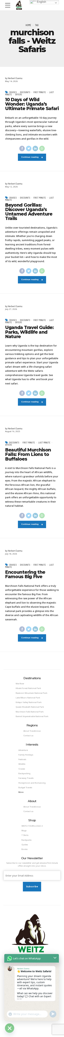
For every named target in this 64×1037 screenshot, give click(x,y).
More (20, 792)
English (41, 1)
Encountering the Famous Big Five (25, 574)
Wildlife (21, 764)
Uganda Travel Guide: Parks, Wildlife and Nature (29, 332)
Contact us (28, 735)
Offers (18, 94)
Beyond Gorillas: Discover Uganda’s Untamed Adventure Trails (28, 211)
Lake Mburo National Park (28, 697)
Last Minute (44, 442)
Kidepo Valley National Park (28, 702)
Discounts (25, 92)
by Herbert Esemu (13, 78)
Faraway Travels (25, 778)
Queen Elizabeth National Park (30, 707)
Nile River (20, 683)
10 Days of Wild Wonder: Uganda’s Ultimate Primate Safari (32, 104)
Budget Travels (25, 787)
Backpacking (24, 773)
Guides (25, 844)
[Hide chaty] (9, 1028)
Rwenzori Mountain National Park (31, 693)
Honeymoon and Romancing (32, 783)
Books (24, 849)
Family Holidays (25, 754)
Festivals (22, 759)
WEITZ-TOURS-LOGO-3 (32, 826)
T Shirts (25, 835)
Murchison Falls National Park (30, 711)
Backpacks (26, 840)
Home (28, 25)
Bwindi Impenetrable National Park (32, 716)
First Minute (39, 92)
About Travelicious (32, 731)
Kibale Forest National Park (28, 688)
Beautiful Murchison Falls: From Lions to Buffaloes (28, 454)
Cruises (13, 92)
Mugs (24, 830)
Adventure (23, 750)
